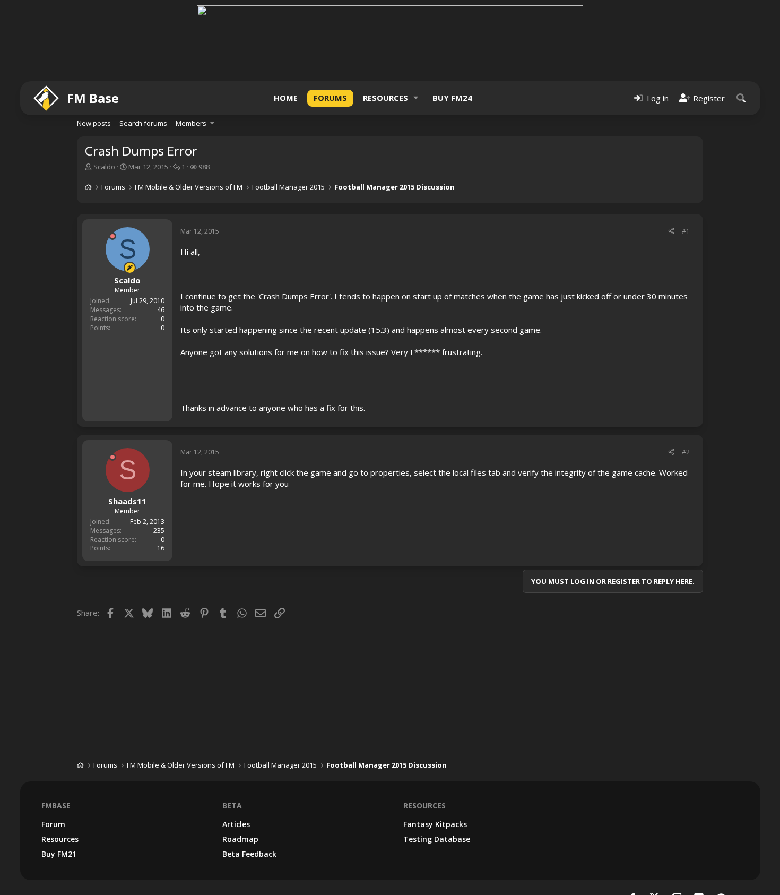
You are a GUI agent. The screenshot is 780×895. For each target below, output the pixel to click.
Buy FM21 (58, 854)
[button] (416, 98)
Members (191, 123)
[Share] (671, 232)
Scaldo (104, 166)
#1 (686, 231)
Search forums (143, 123)
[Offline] (112, 236)
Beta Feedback (249, 854)
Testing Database (436, 839)
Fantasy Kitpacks (435, 824)
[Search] (741, 98)
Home (286, 97)
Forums (330, 97)
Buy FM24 (452, 97)
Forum (53, 824)
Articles (236, 824)
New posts (94, 123)
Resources (385, 97)
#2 (686, 452)
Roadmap (240, 839)
